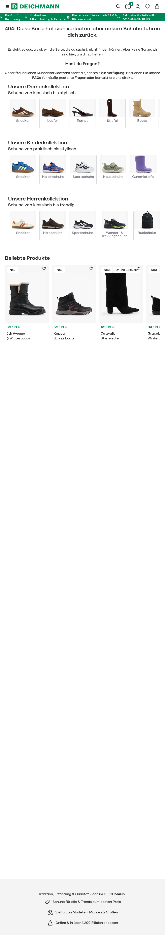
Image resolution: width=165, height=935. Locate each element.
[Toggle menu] (7, 6)
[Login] (137, 6)
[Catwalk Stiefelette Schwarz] (121, 303)
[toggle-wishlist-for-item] (44, 268)
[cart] (157, 6)
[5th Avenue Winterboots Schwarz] (27, 303)
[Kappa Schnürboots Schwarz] (74, 303)
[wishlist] (147, 6)
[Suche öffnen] (118, 6)
